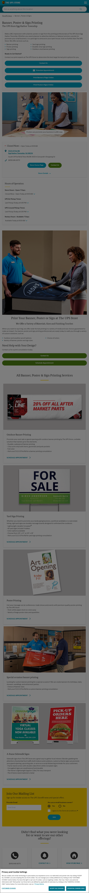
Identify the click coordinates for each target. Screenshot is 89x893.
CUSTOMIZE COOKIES (9, 888)
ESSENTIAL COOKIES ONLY (76, 888)
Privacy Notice (39, 884)
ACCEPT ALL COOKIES (57, 888)
